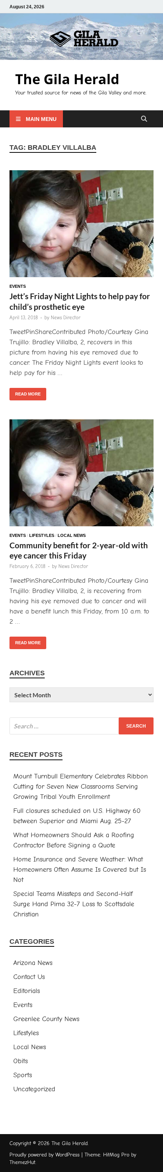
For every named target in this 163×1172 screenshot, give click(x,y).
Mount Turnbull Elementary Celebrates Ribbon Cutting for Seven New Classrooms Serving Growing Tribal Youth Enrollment (80, 786)
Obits (20, 1061)
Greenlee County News (46, 1019)
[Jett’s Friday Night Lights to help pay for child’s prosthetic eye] (81, 225)
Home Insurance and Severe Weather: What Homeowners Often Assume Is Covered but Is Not (79, 869)
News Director (65, 317)
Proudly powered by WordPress (44, 1155)
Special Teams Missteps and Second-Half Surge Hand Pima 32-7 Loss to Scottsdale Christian (73, 904)
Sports (22, 1075)
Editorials (26, 991)
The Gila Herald (67, 79)
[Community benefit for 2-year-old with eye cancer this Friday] (81, 474)
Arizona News (32, 963)
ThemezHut (22, 1162)
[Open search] (144, 119)
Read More (25, 392)
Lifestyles (41, 535)
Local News (72, 535)
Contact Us (29, 977)
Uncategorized (34, 1089)
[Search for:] (81, 725)
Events (17, 286)
